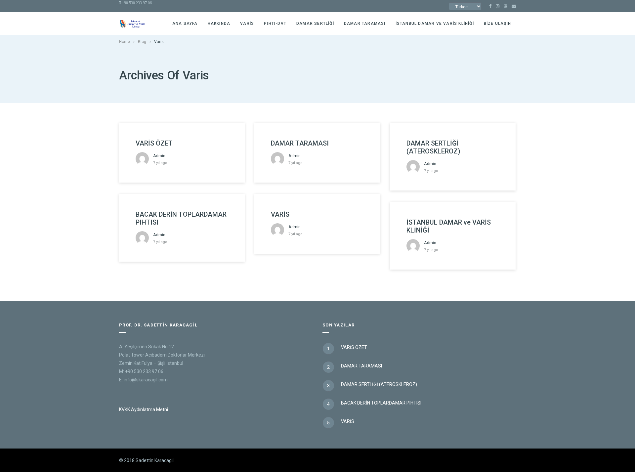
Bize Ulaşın (497, 23)
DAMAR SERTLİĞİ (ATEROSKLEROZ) (433, 147)
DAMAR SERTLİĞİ (315, 23)
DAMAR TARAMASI (365, 23)
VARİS (280, 214)
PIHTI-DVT (275, 23)
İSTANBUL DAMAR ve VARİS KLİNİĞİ (435, 23)
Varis (247, 23)
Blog (142, 41)
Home (124, 41)
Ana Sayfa (185, 23)
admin (159, 155)
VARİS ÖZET (154, 143)
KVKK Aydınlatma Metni (143, 409)
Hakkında (219, 23)
